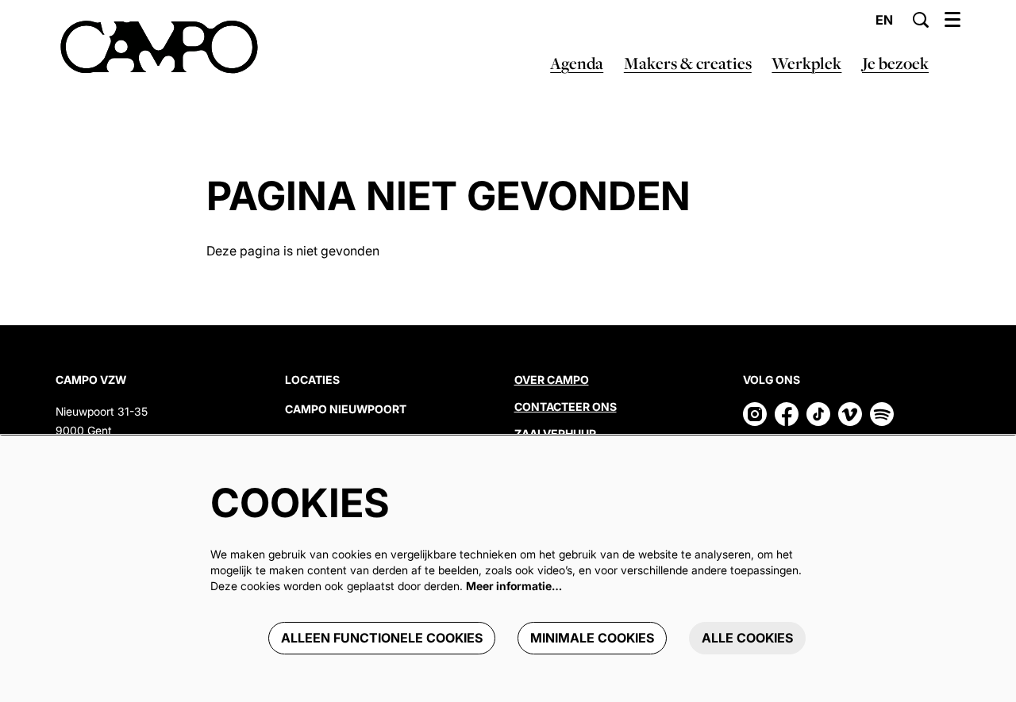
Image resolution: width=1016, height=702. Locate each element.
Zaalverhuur (556, 433)
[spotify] (882, 414)
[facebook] (787, 414)
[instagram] (755, 414)
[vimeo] (850, 414)
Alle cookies (747, 638)
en (884, 19)
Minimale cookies (592, 638)
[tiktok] (818, 414)
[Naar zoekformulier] (921, 20)
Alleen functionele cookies (382, 638)
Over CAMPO (551, 379)
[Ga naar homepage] (159, 47)
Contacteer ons (565, 406)
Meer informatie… (514, 586)
